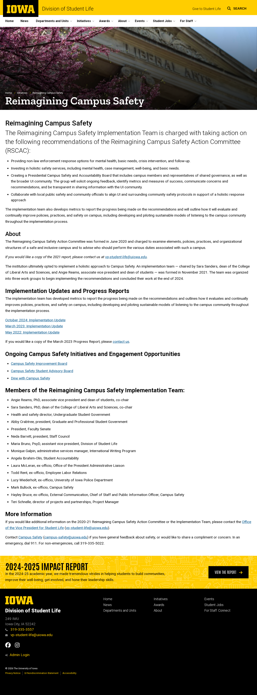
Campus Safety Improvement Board (39, 363)
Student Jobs (214, 605)
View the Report (226, 572)
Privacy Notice (13, 673)
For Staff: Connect (217, 610)
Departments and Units (119, 610)
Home (9, 21)
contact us (121, 341)
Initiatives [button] (84, 21)
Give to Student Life (206, 9)
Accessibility (69, 673)
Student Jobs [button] (162, 21)
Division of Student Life (68, 8)
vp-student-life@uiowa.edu (87, 528)
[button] (237, 8)
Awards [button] (104, 21)
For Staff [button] (186, 21)
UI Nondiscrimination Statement (41, 673)
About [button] (122, 21)
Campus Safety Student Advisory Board (42, 371)
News (24, 21)
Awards (159, 605)
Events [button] (140, 21)
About (158, 610)
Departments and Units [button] (52, 21)
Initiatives (22, 92)
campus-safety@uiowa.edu (65, 537)
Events (209, 599)
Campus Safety (30, 537)
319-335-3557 (22, 629)
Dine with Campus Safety (30, 378)
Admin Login (20, 655)
